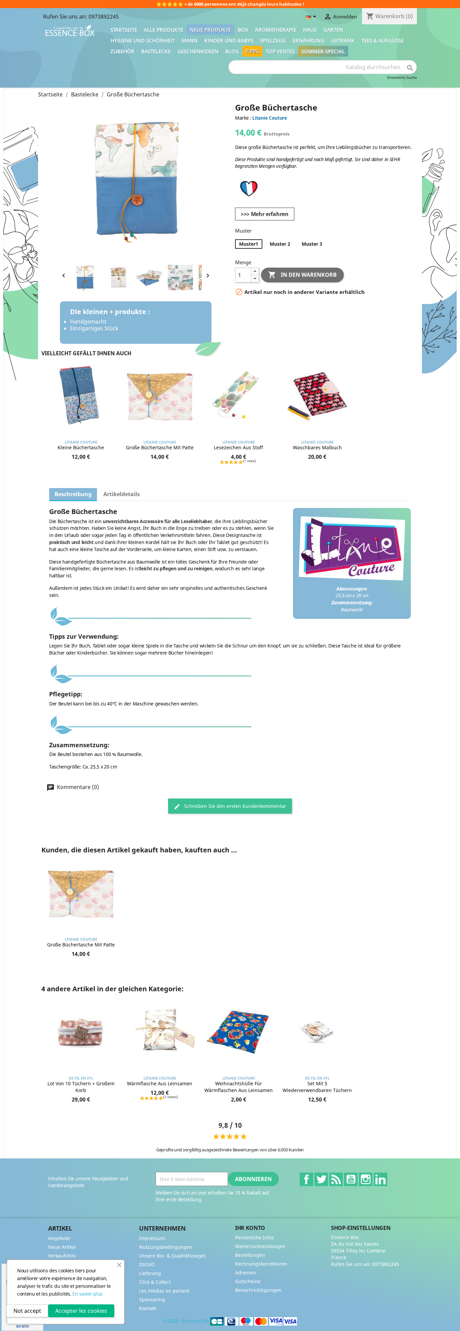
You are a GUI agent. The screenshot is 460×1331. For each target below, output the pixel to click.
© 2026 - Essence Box (186, 1321)
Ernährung (309, 40)
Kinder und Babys (228, 40)
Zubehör (122, 51)
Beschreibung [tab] (73, 494)
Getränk (343, 40)
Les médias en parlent (164, 1291)
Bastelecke (156, 51)
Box (243, 29)
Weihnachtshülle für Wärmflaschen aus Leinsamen (238, 1086)
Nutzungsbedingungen (165, 1247)
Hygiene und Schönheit (142, 40)
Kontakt (147, 1308)
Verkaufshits (62, 1255)
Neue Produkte (210, 29)
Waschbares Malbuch (317, 447)
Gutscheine (248, 1281)
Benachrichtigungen (258, 1290)
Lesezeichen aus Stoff (238, 447)
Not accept (27, 1310)
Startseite (123, 29)
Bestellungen (250, 1255)
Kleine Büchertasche (81, 447)
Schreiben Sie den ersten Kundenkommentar (234, 806)
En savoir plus (87, 1294)
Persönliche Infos (254, 1237)
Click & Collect (155, 1282)
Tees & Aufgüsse (382, 40)
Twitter (321, 1179)
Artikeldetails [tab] (121, 494)
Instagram (365, 1179)
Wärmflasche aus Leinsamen (159, 1083)
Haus (310, 29)
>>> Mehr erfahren (265, 214)
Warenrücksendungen (260, 1246)
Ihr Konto (250, 1228)
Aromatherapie (275, 29)
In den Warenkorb (302, 275)
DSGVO (147, 1264)
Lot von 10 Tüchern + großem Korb (80, 1086)
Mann (190, 40)
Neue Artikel (62, 1247)
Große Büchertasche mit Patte (160, 447)
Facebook (306, 1179)
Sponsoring (152, 1299)
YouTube (351, 1179)
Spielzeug (273, 40)
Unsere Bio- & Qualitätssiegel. (173, 1255)
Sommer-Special (323, 51)
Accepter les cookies (81, 1310)
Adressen (245, 1272)
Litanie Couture (269, 118)
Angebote (59, 1238)
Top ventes (280, 51)
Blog (232, 51)
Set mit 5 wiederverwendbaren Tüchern (317, 1086)
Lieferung (150, 1273)
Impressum (152, 1238)
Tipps (252, 51)
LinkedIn (380, 1179)
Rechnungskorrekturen (261, 1264)
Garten (333, 29)
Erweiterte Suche (402, 77)
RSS (336, 1179)
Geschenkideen (198, 51)
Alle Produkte (163, 29)
